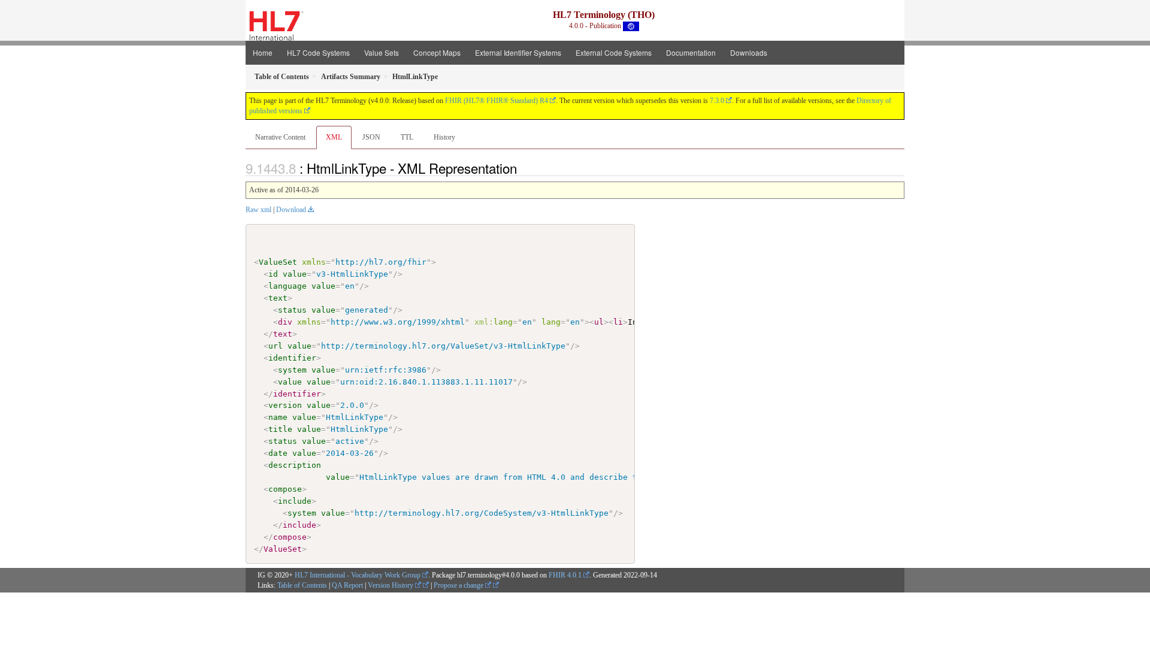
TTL (407, 137)
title (280, 429)
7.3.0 (717, 100)
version (285, 405)
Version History (391, 585)
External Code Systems (614, 52)
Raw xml (258, 209)
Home (263, 52)
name (278, 417)
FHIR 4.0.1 (565, 575)
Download (291, 209)
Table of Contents (302, 585)
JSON (371, 137)
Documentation (691, 52)
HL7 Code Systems (318, 52)
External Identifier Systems (518, 52)
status (292, 310)
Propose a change (459, 585)
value (295, 274)
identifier (292, 357)
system (292, 369)
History (444, 137)
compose (285, 489)
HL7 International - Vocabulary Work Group (357, 575)
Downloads (748, 52)
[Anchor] (523, 167)
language (287, 286)
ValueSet (278, 262)
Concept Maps (437, 52)
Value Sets (381, 52)
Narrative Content (280, 137)
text (278, 298)
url (275, 345)
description (294, 465)
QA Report (347, 585)
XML (334, 137)
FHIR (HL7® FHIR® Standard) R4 (496, 100)
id (273, 274)
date (278, 453)
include (294, 501)
